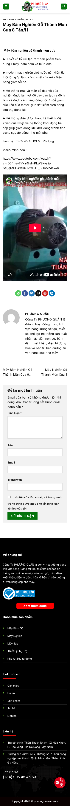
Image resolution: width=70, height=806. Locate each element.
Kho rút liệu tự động (19, 658)
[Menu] (6, 7)
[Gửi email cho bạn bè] (38, 293)
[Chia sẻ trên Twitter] (32, 293)
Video (29, 19)
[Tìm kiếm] (64, 7)
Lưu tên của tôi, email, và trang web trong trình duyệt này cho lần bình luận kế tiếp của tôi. (34, 503)
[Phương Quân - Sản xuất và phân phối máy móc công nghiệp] (35, 6)
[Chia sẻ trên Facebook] (25, 293)
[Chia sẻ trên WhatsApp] (18, 293)
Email (11, 462)
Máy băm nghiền (13, 19)
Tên (10, 445)
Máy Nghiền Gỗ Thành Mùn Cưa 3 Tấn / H (54, 372)
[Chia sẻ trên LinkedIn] (52, 293)
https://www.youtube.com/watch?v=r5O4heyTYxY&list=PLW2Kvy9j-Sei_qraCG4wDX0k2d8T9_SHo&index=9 (31, 163)
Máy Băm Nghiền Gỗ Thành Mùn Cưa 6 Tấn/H (17, 372)
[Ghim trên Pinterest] (45, 293)
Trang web (14, 479)
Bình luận (14, 413)
